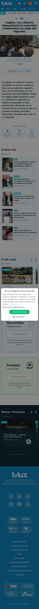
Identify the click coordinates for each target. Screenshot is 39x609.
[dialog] (19, 304)
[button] (19, 307)
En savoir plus (14, 304)
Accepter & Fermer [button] (19, 312)
